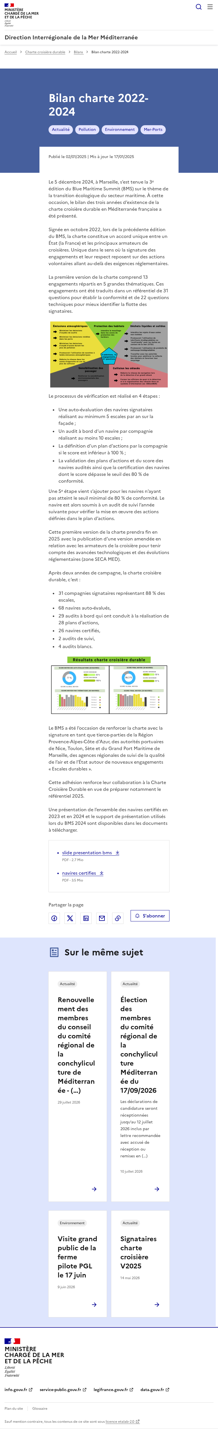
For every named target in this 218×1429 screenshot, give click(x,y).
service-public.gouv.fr (60, 1390)
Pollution (87, 130)
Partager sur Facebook (54, 918)
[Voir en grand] (109, 354)
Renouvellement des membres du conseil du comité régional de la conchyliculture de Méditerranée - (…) (76, 1045)
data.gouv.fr (152, 1390)
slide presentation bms (87, 852)
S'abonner (154, 915)
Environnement (120, 130)
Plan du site (14, 1408)
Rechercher (198, 6)
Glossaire (39, 1408)
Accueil (11, 52)
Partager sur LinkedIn (86, 918)
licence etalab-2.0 (120, 1421)
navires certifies (79, 873)
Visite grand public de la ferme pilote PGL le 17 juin (77, 1257)
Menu (210, 6)
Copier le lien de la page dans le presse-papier (117, 918)
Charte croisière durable (45, 52)
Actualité (61, 130)
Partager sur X (70, 918)
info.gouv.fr (16, 1390)
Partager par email (102, 918)
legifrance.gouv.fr (111, 1390)
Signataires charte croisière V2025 (138, 1252)
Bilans (79, 52)
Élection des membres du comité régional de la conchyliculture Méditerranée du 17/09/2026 (139, 1045)
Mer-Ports (153, 130)
